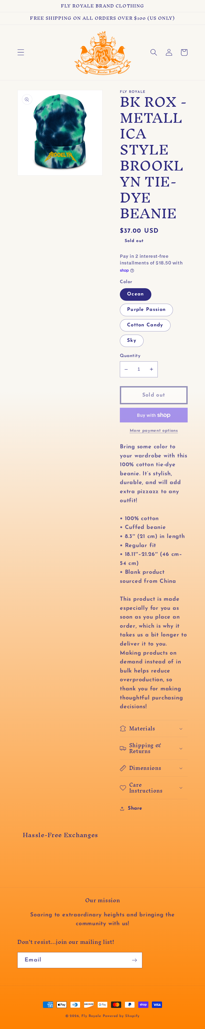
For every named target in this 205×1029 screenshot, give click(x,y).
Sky (131, 340)
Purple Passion (146, 309)
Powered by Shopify (121, 1016)
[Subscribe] (134, 960)
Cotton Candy (145, 325)
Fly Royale (91, 1016)
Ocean (135, 294)
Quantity (130, 356)
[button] (20, 52)
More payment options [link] (154, 431)
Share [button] (135, 808)
